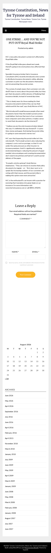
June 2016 (9, 422)
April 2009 (9, 475)
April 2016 (9, 427)
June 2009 (9, 465)
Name (15, 252)
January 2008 (10, 513)
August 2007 (10, 518)
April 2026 (9, 406)
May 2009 (9, 470)
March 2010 (10, 449)
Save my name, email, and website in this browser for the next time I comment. (26, 264)
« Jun (7, 378)
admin (31, 48)
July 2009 (9, 459)
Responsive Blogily (32, 548)
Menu (43, 30)
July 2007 (9, 524)
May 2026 (9, 401)
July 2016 (9, 417)
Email (35, 252)
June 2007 (9, 529)
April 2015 (9, 438)
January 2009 (10, 486)
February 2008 (11, 508)
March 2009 (10, 481)
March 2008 (10, 502)
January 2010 (10, 454)
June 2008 (9, 491)
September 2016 (11, 411)
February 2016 (11, 433)
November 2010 (11, 443)
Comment (25, 219)
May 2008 (9, 497)
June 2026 (9, 395)
